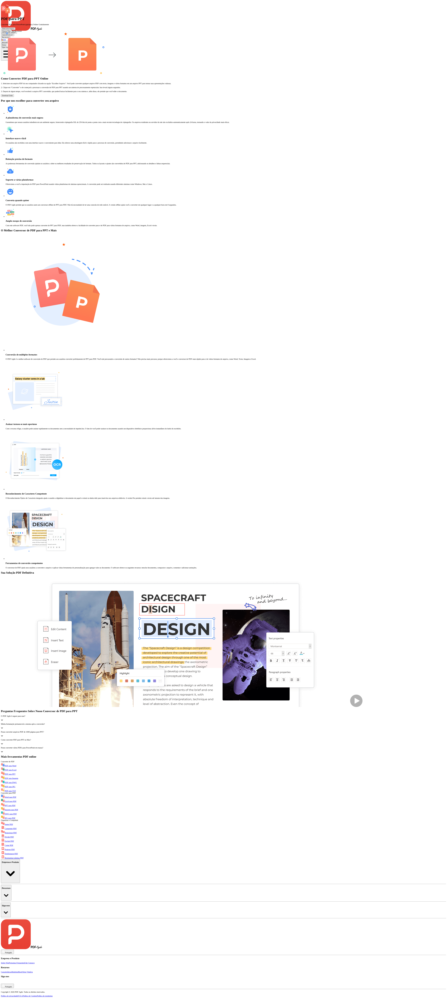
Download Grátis (7, 95)
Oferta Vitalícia (27, 972)
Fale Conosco (29, 963)
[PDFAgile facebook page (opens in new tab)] (12, 983)
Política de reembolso (45, 996)
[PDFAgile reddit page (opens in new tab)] (5, 983)
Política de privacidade (9, 996)
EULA (20, 996)
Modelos (15, 972)
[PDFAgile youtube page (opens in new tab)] (2, 983)
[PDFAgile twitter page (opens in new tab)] (15, 983)
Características (6, 972)
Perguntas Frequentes (16, 963)
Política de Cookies (30, 996)
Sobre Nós (5, 963)
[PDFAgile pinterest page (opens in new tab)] (18, 983)
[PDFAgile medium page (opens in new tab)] (9, 983)
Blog (20, 972)
